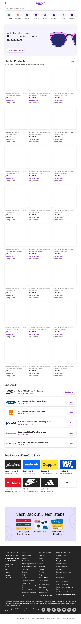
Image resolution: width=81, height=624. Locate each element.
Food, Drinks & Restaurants (64, 561)
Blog (23, 575)
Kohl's (40, 558)
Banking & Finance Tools (63, 572)
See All (73, 62)
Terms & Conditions (28, 580)
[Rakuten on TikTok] (49, 610)
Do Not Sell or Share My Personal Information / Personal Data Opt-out (29, 588)
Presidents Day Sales (45, 595)
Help (23, 595)
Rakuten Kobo (40, 618)
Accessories (60, 577)
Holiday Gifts (43, 592)
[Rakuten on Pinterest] (69, 610)
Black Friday (42, 587)
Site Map (24, 577)
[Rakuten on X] (59, 610)
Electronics (59, 569)
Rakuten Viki (20, 618)
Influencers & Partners (29, 566)
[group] (16, 86)
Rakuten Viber (29, 618)
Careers (24, 572)
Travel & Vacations (61, 555)
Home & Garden (61, 563)
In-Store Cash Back (62, 584)
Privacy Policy (26, 583)
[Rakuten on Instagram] (43, 610)
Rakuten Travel (50, 618)
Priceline (41, 572)
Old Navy (41, 569)
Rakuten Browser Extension (64, 592)
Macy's (41, 563)
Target (41, 575)
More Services (61, 618)
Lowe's (41, 561)
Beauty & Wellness (61, 566)
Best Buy (41, 555)
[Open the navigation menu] (5, 3)
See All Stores (43, 580)
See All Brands (43, 577)
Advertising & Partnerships (30, 563)
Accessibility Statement (29, 592)
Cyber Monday (43, 590)
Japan (6, 569)
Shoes (58, 575)
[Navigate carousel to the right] (76, 15)
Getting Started (26, 555)
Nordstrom (42, 566)
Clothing (58, 558)
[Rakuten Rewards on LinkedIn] (74, 610)
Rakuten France (10, 578)
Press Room (25, 569)
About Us (24, 558)
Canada (7, 567)
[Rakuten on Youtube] (64, 610)
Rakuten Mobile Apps (11, 555)
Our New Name (26, 561)
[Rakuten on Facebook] (54, 610)
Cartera (7, 572)
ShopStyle (8, 575)
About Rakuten (71, 618)
